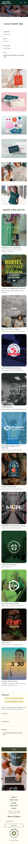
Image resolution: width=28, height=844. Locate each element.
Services (14, 800)
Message (3, 729)
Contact (14, 806)
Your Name (4, 713)
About (14, 797)
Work (14, 803)
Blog (14, 808)
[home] (6, 2)
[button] (21, 2)
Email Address (5, 721)
